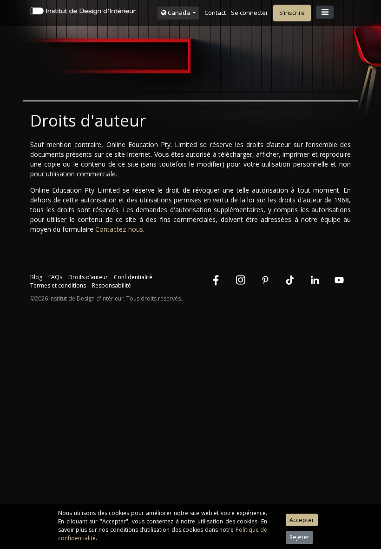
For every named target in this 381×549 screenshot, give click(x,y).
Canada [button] (178, 12)
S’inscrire (292, 12)
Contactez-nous (119, 229)
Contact (215, 12)
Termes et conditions (58, 285)
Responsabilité (111, 285)
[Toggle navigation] (325, 12)
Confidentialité (133, 277)
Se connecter (249, 12)
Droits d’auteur (88, 277)
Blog (36, 277)
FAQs (55, 277)
